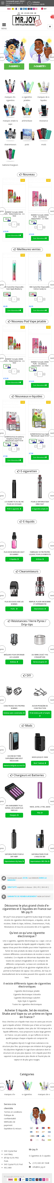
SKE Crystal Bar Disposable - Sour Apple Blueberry (13, 255)
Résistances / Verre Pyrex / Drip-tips (28, 622)
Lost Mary (8, 1154)
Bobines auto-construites (13, 713)
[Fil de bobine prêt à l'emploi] (39, 690)
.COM (31, 13)
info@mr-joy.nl (39, 1167)
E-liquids (28, 521)
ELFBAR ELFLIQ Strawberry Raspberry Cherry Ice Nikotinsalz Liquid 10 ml (13, 404)
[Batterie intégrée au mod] (14, 740)
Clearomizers (39, 609)
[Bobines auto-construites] (14, 690)
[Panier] (50, 26)
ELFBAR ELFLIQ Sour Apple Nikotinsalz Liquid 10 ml (39, 403)
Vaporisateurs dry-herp (13, 861)
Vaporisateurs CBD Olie (39, 861)
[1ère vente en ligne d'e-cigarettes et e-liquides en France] (27, 20)
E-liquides (13, 559)
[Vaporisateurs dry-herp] (14, 839)
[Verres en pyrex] (39, 639)
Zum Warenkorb (13, 235)
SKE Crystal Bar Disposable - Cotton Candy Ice (39, 255)
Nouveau (28, 174)
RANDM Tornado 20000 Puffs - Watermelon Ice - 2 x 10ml (14, 181)
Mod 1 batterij (39, 763)
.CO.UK (26, 13)
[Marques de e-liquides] (44, 1085)
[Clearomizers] (39, 586)
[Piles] (39, 790)
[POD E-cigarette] (14, 486)
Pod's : (13, 609)
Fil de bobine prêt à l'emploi (40, 713)
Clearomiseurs (28, 571)
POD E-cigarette (13, 509)
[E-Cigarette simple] (39, 486)
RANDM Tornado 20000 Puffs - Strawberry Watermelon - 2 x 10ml (39, 182)
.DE (22, 13)
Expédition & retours (12, 1128)
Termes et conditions (13, 1112)
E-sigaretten (28, 471)
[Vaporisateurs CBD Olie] (39, 839)
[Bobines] (14, 639)
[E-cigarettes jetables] (27, 1085)
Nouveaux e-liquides (28, 396)
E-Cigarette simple (39, 509)
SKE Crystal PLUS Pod (13, 1164)
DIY (28, 675)
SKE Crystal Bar (10, 1151)
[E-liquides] (14, 537)
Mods (28, 725)
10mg (7, 444)
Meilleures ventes (28, 249)
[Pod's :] (14, 586)
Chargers (13, 815)
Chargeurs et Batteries (28, 775)
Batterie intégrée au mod (13, 765)
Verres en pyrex (39, 662)
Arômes (39, 559)
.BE (35, 13)
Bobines (13, 662)
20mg (7, 219)
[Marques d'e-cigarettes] (10, 1085)
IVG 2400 (8, 1167)
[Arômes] (39, 537)
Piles (39, 813)
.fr (19, 13)
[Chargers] (14, 790)
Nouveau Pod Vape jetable (28, 321)
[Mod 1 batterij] (39, 740)
